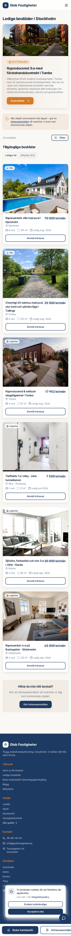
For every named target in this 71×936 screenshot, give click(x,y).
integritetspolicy (40, 897)
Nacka (6, 876)
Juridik (6, 804)
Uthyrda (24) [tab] (27, 155)
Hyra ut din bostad (13, 770)
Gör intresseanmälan (35, 704)
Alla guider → (10, 822)
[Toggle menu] (66, 5)
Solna (6, 871)
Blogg (6, 784)
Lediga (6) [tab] (11, 155)
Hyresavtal (9, 813)
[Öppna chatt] (63, 918)
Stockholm (8, 867)
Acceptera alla (35, 911)
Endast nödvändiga (35, 904)
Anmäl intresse (35, 238)
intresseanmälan (20, 121)
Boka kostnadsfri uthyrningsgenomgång (24, 779)
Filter (62, 137)
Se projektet (17, 100)
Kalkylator (8, 788)
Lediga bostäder (12, 775)
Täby (5, 881)
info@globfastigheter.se (19, 843)
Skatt (6, 808)
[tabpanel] (35, 418)
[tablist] (20, 155)
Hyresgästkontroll (12, 818)
